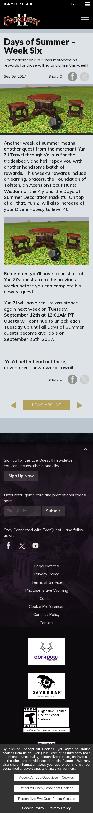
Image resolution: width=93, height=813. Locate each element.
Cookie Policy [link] (33, 808)
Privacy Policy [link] (59, 808)
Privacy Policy (46, 574)
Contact (47, 622)
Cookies (47, 598)
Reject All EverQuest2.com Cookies (46, 788)
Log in (76, 4)
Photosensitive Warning (46, 590)
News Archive (46, 404)
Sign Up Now (21, 475)
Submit (53, 511)
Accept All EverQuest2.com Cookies (46, 777)
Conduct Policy (46, 614)
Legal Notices (46, 566)
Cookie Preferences (46, 606)
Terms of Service (46, 582)
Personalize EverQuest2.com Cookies (46, 799)
